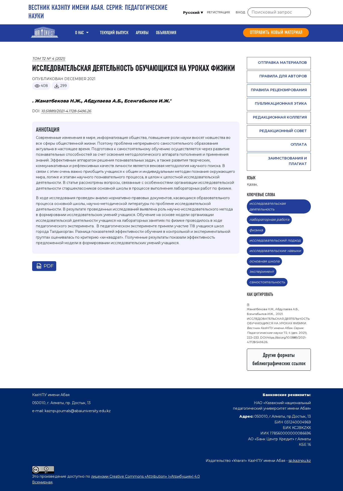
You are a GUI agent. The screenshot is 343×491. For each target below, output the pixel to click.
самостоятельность (267, 282)
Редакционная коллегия (280, 117)
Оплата (299, 144)
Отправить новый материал (276, 32)
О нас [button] (80, 33)
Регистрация (218, 12)
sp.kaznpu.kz (300, 460)
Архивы (142, 33)
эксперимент (261, 271)
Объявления (166, 33)
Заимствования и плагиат (287, 161)
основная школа (264, 261)
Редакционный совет (283, 131)
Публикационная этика (281, 103)
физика (256, 230)
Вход (240, 12)
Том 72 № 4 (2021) (48, 58)
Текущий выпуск (114, 33)
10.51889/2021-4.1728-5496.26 (66, 111)
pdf (48, 266)
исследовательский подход (275, 240)
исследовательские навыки (275, 250)
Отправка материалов (282, 62)
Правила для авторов (283, 76)
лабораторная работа (269, 219)
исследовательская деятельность (267, 206)
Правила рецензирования (279, 90)
